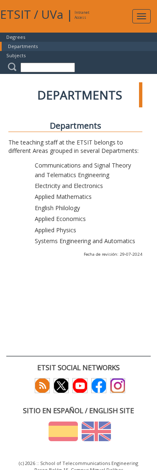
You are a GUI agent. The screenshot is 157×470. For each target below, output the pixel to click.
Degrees (15, 37)
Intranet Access (82, 15)
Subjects (16, 55)
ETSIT (15, 14)
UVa (52, 14)
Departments (23, 46)
